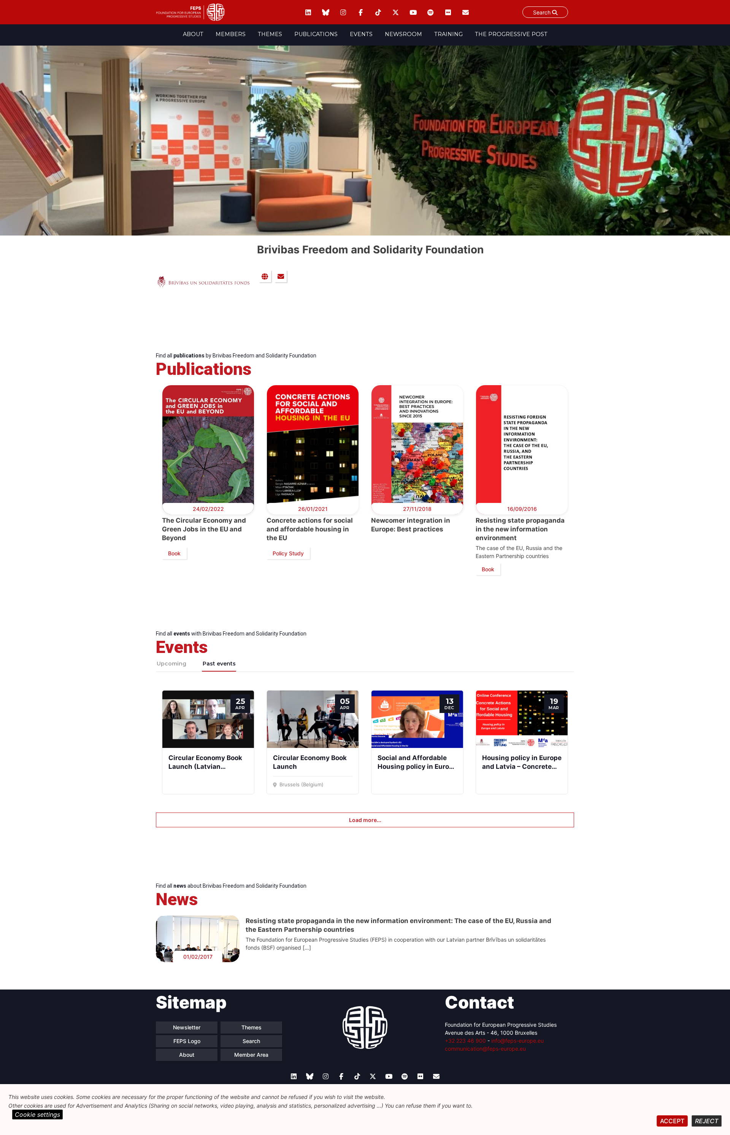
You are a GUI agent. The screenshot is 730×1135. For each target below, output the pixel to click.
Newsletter (186, 1027)
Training (448, 34)
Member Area (251, 1054)
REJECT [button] (706, 1121)
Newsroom (403, 34)
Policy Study (288, 553)
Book (174, 553)
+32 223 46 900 (465, 1040)
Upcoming (171, 663)
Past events (219, 663)
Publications (316, 34)
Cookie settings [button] (37, 1114)
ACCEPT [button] (672, 1121)
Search (542, 12)
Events (361, 34)
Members (231, 34)
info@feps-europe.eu (517, 1040)
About (193, 34)
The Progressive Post (511, 34)
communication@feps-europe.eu (485, 1048)
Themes (270, 34)
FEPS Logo (186, 1041)
